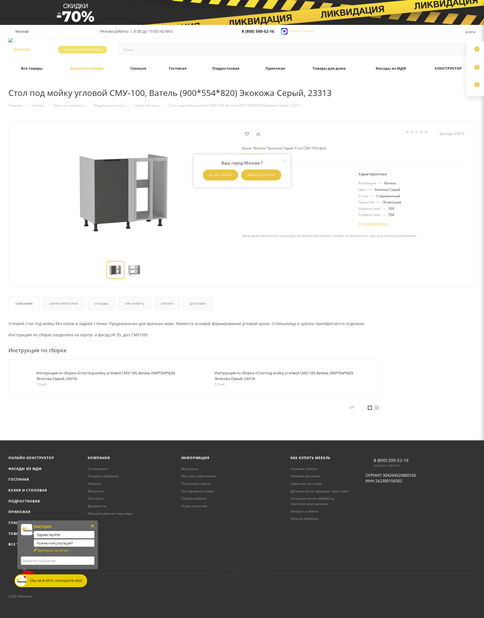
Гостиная (18, 479)
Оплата (167, 304)
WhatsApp (256, 574)
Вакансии (96, 491)
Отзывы (101, 304)
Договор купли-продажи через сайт (319, 491)
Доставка (198, 304)
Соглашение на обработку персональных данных (312, 501)
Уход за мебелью (304, 518)
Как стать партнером (198, 476)
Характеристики (64, 304)
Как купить (134, 304)
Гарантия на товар (306, 483)
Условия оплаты (303, 468)
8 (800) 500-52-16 (258, 31)
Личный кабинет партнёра (110, 513)
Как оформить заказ (197, 491)
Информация (195, 457)
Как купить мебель (310, 457)
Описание (24, 304)
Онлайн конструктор (31, 457)
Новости (95, 483)
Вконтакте (228, 574)
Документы (97, 506)
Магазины (189, 468)
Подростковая (24, 501)
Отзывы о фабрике (103, 476)
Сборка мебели (193, 498)
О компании (98, 468)
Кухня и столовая (27, 490)
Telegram (242, 574)
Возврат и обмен (304, 511)
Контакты (95, 498)
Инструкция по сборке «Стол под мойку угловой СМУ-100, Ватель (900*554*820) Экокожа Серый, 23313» (105, 375)
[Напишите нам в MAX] (284, 31)
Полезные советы (196, 483)
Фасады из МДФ (24, 468)
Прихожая (19, 511)
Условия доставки (305, 476)
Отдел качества (194, 506)
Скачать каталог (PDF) (82, 50)
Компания (99, 457)
